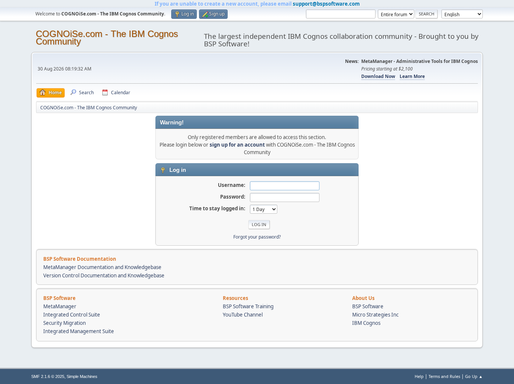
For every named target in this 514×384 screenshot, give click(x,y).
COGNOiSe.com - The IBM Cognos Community (107, 37)
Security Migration (64, 323)
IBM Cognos (366, 323)
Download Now (378, 76)
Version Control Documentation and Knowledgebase (103, 275)
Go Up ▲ (474, 376)
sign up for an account (237, 144)
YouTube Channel (243, 314)
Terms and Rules (444, 376)
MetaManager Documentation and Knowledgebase (102, 267)
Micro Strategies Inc (375, 314)
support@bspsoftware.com (326, 3)
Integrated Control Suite (71, 314)
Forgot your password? (257, 237)
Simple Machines (82, 376)
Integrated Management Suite (78, 331)
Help (419, 376)
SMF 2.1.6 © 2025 (47, 376)
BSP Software (367, 306)
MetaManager (59, 306)
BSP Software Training (248, 306)
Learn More (412, 76)
